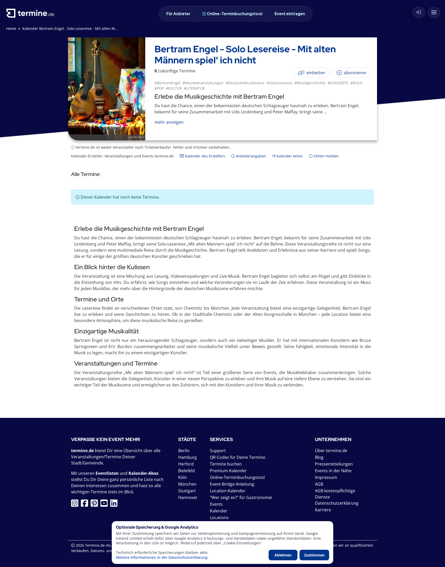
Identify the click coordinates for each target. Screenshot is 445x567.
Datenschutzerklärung (336, 503)
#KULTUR (174, 88)
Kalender (218, 511)
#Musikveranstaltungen (203, 82)
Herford (186, 464)
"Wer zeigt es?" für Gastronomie (241, 497)
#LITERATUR (194, 88)
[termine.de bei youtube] (105, 504)
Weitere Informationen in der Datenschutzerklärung (162, 557)
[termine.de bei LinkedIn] (115, 504)
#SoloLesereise (279, 82)
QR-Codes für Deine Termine (237, 457)
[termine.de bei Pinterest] (95, 504)
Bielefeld (186, 470)
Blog (319, 457)
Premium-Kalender (228, 470)
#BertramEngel (168, 82)
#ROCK (356, 82)
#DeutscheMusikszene (245, 82)
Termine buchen (226, 464)
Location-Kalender (227, 491)
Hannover (188, 497)
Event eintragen (290, 13)
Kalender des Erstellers (204, 156)
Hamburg (187, 457)
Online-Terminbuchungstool (234, 13)
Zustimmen (314, 555)
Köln (182, 477)
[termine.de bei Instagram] (76, 504)
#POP (159, 88)
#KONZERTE (338, 82)
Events (216, 504)
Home (11, 28)
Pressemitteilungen (334, 464)
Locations (219, 517)
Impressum (326, 477)
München (187, 484)
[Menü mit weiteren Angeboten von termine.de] (434, 12)
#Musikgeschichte (310, 82)
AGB (319, 484)
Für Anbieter (178, 13)
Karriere (323, 510)
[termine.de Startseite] (32, 15)
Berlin (184, 450)
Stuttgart (187, 491)
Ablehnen (283, 555)
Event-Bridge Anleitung (232, 484)
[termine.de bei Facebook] (86, 504)
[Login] (419, 12)
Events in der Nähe (333, 470)
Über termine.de (331, 450)
